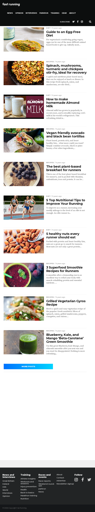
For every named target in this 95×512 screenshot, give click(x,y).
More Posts (28, 366)
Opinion (19, 13)
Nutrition (25, 499)
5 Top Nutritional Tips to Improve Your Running (65, 201)
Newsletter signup (65, 484)
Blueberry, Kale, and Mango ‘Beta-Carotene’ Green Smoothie (65, 338)
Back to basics (27, 493)
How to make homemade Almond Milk (62, 102)
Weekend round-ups (46, 485)
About (72, 13)
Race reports (44, 481)
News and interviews (8, 476)
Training (55, 13)
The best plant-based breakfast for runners (63, 168)
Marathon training (29, 495)
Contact (60, 478)
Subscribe (65, 22)
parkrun (42, 489)
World (5, 490)
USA (4, 487)
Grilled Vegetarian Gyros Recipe (66, 302)
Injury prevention (29, 486)
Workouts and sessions (27, 482)
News (10, 13)
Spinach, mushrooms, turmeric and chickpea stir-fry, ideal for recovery (66, 69)
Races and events (44, 476)
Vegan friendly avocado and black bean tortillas (65, 134)
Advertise (61, 481)
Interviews (31, 13)
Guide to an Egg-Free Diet (63, 33)
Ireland (5, 484)
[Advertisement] (45, 411)
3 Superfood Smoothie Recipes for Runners (64, 269)
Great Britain (8, 481)
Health (24, 490)
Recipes (50, 62)
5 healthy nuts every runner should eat (62, 235)
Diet (48, 28)
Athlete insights (28, 479)
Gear (64, 13)
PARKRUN (43, 13)
